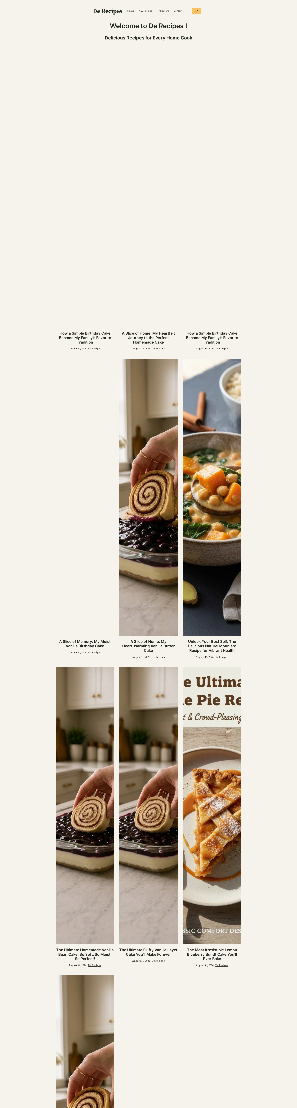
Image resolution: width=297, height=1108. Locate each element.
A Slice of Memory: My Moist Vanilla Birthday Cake (85, 643)
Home (130, 10)
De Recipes (107, 11)
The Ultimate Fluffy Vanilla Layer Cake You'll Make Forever (148, 952)
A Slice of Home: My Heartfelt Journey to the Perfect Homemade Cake (148, 337)
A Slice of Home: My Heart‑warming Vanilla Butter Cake (148, 646)
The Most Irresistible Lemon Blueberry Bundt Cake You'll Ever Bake (212, 954)
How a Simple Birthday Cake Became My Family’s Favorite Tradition (85, 337)
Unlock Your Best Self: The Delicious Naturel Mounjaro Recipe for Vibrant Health (212, 646)
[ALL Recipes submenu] (153, 11)
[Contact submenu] (183, 11)
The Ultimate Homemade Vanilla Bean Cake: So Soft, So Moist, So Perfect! (85, 954)
